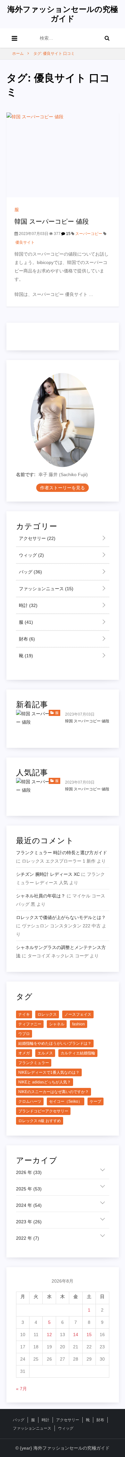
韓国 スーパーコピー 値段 (51, 221)
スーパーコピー (88, 233)
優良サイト (25, 242)
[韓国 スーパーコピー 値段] (62, 154)
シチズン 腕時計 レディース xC (48, 874)
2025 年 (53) (29, 1188)
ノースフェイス (77, 1014)
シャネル (56, 1024)
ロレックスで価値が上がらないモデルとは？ (61, 917)
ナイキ (24, 1014)
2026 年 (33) (29, 1172)
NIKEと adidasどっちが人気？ (44, 1082)
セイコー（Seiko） (65, 1101)
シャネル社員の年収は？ (40, 895)
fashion (78, 1024)
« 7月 (21, 1388)
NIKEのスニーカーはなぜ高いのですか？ (53, 1092)
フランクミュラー (33, 1063)
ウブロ (24, 1034)
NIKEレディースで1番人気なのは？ (48, 1072)
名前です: (26, 474)
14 (75, 1334)
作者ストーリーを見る (62, 487)
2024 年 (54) (29, 1205)
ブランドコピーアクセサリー (43, 1111)
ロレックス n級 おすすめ (39, 1121)
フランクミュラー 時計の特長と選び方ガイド (61, 852)
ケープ (95, 1101)
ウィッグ (31, 555)
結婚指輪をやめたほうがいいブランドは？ (54, 1043)
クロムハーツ (29, 1101)
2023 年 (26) (29, 1221)
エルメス (45, 1053)
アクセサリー (36, 538)
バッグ (30, 571)
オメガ (24, 1053)
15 (68, 233)
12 (49, 1334)
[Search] (107, 38)
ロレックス (47, 1014)
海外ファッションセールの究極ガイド (62, 14)
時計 (28, 605)
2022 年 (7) (27, 1238)
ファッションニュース (45, 588)
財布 (26, 638)
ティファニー (29, 1024)
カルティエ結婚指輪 (78, 1053)
